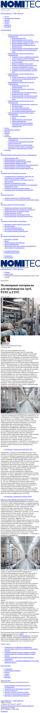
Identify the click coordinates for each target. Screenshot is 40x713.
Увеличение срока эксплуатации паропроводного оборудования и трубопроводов (22, 124)
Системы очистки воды (11, 251)
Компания (7, 25)
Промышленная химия (11, 252)
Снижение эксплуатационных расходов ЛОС (18, 190)
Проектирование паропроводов (22, 119)
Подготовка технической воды (21, 109)
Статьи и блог (8, 274)
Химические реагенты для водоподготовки (20, 86)
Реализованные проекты (12, 18)
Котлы (14, 118)
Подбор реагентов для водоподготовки (24, 92)
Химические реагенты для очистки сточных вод (19, 209)
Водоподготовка (17, 106)
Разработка (4, 711)
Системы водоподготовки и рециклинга (21, 146)
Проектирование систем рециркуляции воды (18, 168)
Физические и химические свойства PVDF (18, 496)
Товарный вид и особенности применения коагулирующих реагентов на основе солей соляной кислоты (21, 648)
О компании (8, 256)
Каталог (7, 20)
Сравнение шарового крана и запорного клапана (20, 652)
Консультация (29, 499)
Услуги (6, 16)
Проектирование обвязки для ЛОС (23, 43)
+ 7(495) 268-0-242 (17, 13)
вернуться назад (6, 666)
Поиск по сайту (6, 680)
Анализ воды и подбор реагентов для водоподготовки (21, 200)
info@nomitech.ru (6, 13)
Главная (6, 272)
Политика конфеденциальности (11, 706)
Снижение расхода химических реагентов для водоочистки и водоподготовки (25, 57)
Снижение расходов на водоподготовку (24, 69)
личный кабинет (6, 30)
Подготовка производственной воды (23, 111)
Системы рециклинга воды (20, 108)
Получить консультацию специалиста (13, 499)
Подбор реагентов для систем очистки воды (18, 216)
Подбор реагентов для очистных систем (24, 96)
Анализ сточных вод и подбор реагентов (25, 77)
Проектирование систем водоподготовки (25, 48)
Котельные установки (19, 116)
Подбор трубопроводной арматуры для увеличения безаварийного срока (24, 66)
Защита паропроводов (19, 121)
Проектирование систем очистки (22, 40)
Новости (7, 21)
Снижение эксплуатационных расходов (20, 141)
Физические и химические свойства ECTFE (18, 449)
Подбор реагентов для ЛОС (20, 94)
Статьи (6, 23)
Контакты (7, 27)
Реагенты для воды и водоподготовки (20, 145)
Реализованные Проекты (12, 670)
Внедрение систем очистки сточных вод (25, 104)
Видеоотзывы (8, 257)
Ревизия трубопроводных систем (22, 63)
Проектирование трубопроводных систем (25, 41)
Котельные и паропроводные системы (20, 148)
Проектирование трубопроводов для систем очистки (21, 165)
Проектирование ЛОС (19, 38)
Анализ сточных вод (14, 143)
